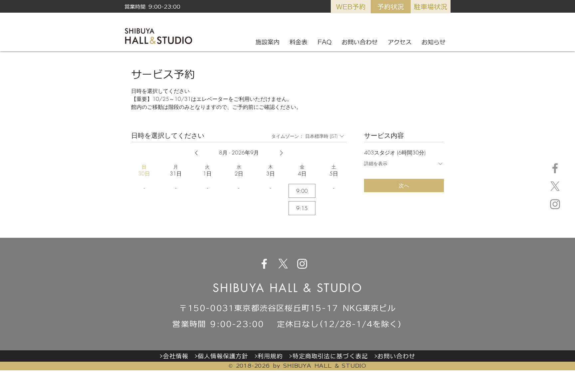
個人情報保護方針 (223, 356)
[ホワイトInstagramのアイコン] (302, 263)
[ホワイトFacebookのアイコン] (264, 263)
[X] (555, 186)
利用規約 (270, 356)
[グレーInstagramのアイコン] (555, 204)
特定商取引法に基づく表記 (330, 356)
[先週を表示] (196, 153)
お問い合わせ (396, 356)
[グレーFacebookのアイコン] (555, 168)
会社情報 (175, 356)
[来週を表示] (282, 153)
